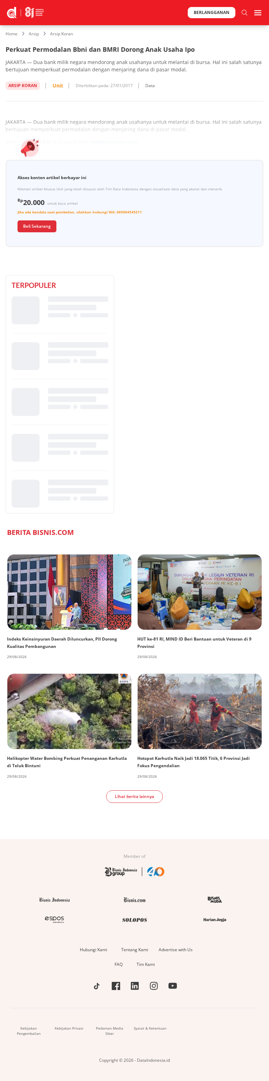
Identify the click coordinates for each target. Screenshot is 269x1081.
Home (12, 34)
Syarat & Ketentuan (150, 1028)
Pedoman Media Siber (109, 1031)
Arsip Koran (61, 34)
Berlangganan (211, 12)
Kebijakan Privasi (69, 1028)
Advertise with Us (176, 950)
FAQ (119, 964)
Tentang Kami (134, 950)
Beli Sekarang (37, 226)
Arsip (34, 34)
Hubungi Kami (93, 950)
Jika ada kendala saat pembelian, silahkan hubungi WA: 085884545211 (80, 212)
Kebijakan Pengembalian (29, 1031)
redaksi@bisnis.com (113, 142)
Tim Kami (146, 964)
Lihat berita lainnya (134, 796)
